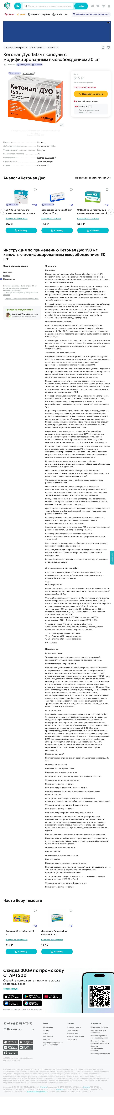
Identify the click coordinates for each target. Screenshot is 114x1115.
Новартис (49, 157)
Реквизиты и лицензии (99, 1027)
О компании (48, 1027)
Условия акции (10, 988)
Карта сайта (72, 1039)
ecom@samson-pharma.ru (37, 1091)
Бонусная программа (40, 14)
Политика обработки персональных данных (99, 1037)
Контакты (47, 1039)
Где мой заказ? (72, 1030)
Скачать (43, 1087)
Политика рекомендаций (100, 1054)
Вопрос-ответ (72, 1033)
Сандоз (40, 157)
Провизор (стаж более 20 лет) (24, 316)
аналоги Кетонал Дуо (100, 177)
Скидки (11, 14)
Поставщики (48, 1036)
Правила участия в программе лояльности (100, 1042)
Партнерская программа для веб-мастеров (53, 1044)
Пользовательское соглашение (98, 1031)
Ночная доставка (74, 1027)
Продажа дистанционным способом (97, 1048)
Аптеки (58, 14)
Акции (22, 14)
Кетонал (41, 142)
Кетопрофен (43, 146)
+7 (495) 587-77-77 (20, 1023)
